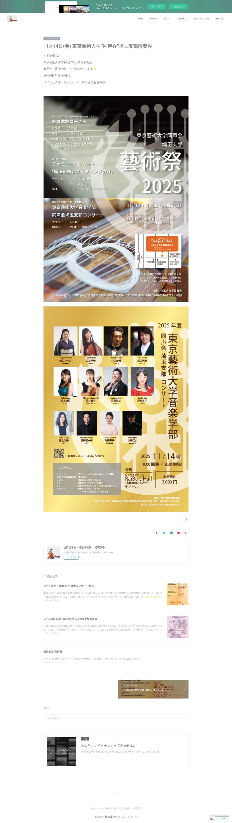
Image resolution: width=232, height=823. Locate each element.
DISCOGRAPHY (201, 18)
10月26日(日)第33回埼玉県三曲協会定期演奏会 (70, 618)
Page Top (116, 794)
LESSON (167, 18)
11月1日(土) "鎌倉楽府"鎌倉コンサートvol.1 (69, 585)
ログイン (178, 6)
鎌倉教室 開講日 (53, 651)
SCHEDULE (182, 18)
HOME (140, 18)
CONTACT (220, 18)
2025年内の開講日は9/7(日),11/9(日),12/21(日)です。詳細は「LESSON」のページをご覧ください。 (92, 658)
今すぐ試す (156, 6)
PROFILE (153, 18)
